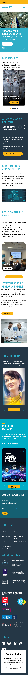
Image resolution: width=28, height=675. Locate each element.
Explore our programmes (14, 276)
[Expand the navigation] (25, 2)
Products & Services (19, 534)
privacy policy (15, 508)
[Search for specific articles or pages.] (24, 10)
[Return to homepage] (7, 7)
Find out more (7, 44)
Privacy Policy (6, 536)
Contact (4, 531)
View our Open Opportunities (13, 153)
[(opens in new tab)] (14, 593)
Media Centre (6, 534)
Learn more (8, 268)
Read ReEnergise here (13, 487)
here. (15, 664)
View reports (7, 313)
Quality (4, 541)
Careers (14, 409)
